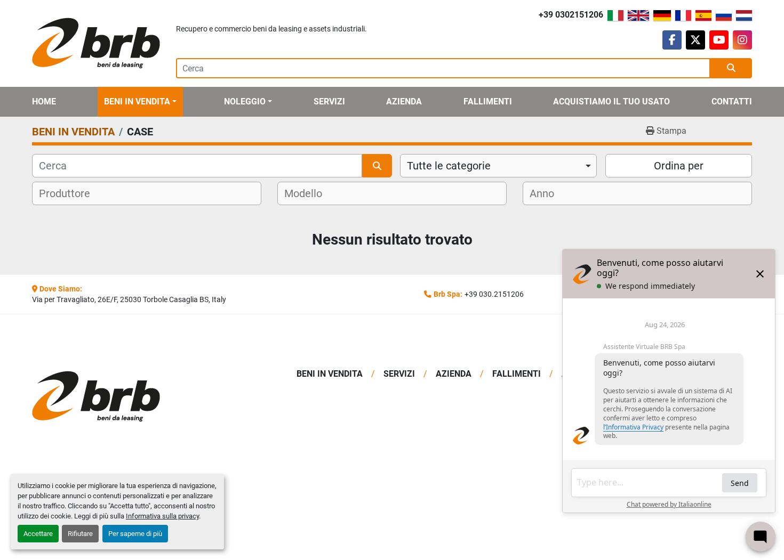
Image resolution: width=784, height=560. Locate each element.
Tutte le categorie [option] (449, 165)
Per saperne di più (135, 534)
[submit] (731, 68)
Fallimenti (487, 101)
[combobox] (498, 165)
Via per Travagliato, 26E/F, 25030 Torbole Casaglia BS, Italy (129, 299)
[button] (140, 102)
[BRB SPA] (116, 397)
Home (44, 101)
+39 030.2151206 (494, 294)
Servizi (329, 101)
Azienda (404, 101)
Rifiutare (80, 534)
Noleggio (245, 101)
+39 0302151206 (571, 15)
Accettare (38, 534)
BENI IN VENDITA (137, 101)
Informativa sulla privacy (162, 516)
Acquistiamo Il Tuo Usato (611, 101)
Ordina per (678, 165)
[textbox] (71, 193)
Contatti (731, 101)
